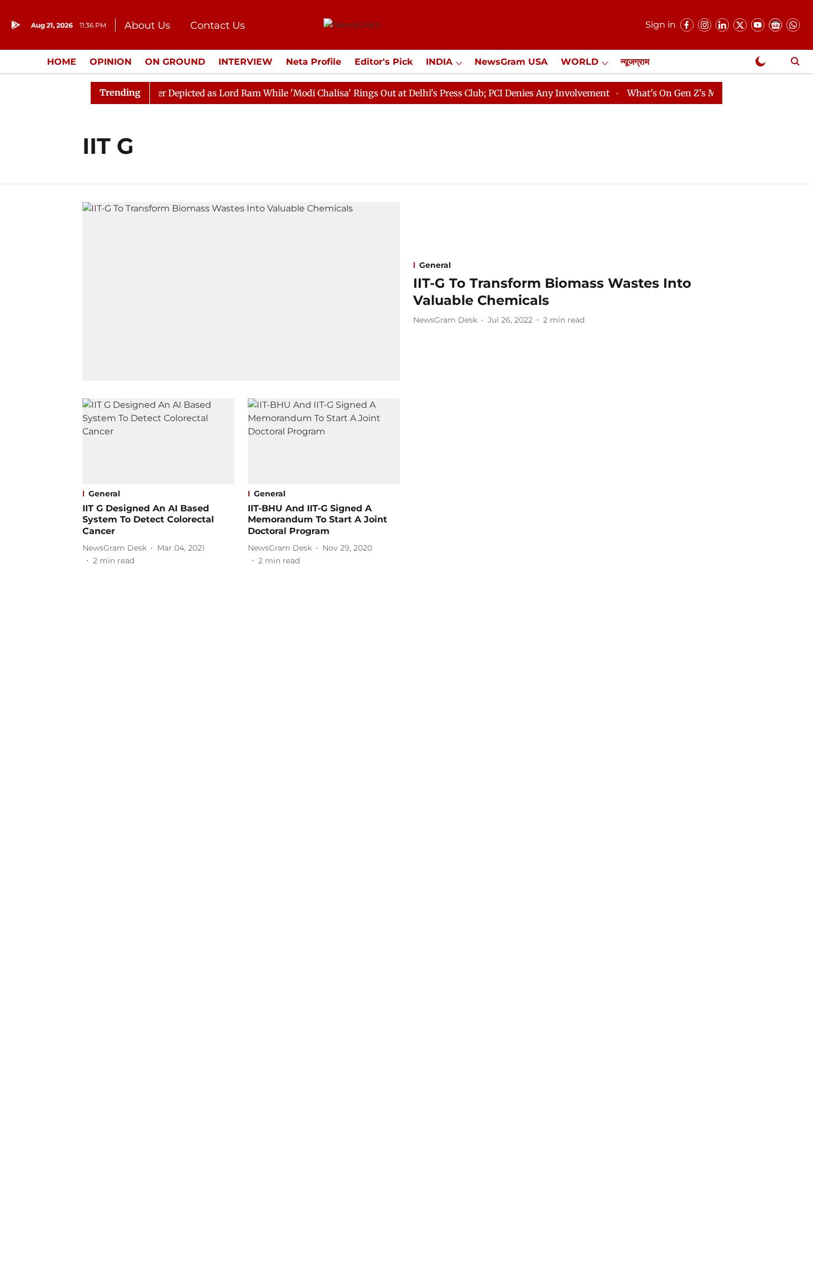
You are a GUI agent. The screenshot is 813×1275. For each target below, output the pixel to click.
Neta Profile (313, 61)
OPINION (111, 61)
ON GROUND (175, 61)
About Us (147, 25)
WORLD (579, 61)
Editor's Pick (384, 61)
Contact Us (217, 25)
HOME (61, 61)
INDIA (439, 61)
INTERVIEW (245, 61)
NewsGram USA (511, 61)
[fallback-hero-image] (241, 291)
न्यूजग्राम (635, 61)
